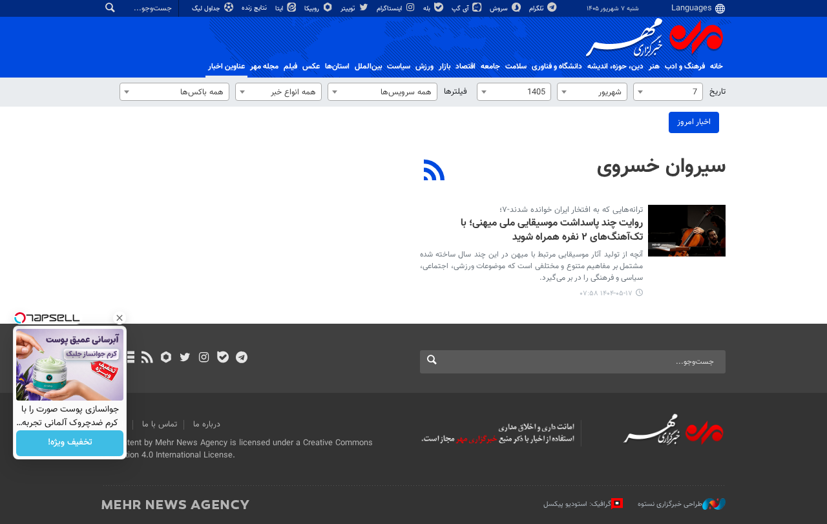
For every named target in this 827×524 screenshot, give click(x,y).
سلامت (516, 66)
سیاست (398, 66)
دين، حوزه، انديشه (615, 66)
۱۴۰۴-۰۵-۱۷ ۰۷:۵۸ (606, 293)
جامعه (490, 66)
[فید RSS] (147, 359)
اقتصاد (465, 66)
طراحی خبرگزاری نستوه (670, 504)
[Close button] (119, 317)
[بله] (223, 359)
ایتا (280, 9)
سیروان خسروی (661, 167)
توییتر (348, 9)
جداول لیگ (207, 9)
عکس (311, 66)
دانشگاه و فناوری (557, 66)
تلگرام (537, 9)
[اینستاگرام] (204, 359)
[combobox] (668, 92)
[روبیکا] (166, 359)
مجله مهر (264, 66)
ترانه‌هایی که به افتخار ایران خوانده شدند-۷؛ (571, 210)
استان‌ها (337, 66)
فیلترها (455, 91)
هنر (654, 66)
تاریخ (717, 91)
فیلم (290, 66)
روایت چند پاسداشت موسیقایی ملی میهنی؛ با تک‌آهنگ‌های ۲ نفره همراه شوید (552, 231)
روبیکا (312, 9)
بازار (444, 66)
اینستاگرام (390, 9)
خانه (716, 66)
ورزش (424, 66)
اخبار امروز (694, 122)
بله (427, 9)
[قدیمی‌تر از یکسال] (687, 231)
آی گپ (461, 9)
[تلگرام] (241, 359)
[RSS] (434, 172)
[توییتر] (185, 359)
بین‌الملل (368, 66)
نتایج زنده (255, 8)
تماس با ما (159, 424)
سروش (500, 9)
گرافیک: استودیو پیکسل (577, 504)
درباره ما (206, 424)
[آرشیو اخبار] (128, 359)
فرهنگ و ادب (685, 66)
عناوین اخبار (226, 66)
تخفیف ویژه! (70, 443)
